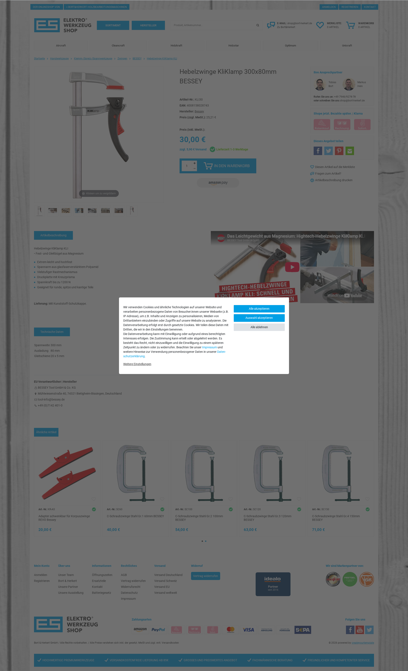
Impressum (209, 347)
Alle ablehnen (259, 327)
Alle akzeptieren (259, 308)
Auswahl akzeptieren (259, 317)
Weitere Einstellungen (137, 364)
